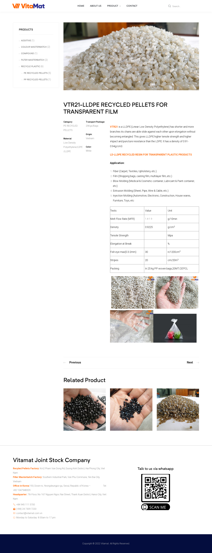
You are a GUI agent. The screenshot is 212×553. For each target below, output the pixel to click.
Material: (67, 138)
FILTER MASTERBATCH (32, 60)
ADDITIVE (26, 41)
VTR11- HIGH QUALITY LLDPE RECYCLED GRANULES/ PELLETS (72, 363)
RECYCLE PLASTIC (30, 67)
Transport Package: (95, 122)
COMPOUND (27, 54)
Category (67, 122)
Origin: (89, 134)
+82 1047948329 (21, 490)
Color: (89, 147)
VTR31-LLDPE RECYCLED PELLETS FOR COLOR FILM (193, 363)
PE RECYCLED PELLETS (36, 73)
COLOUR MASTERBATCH (34, 47)
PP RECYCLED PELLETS (36, 80)
